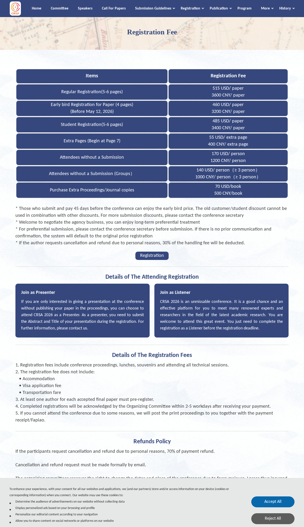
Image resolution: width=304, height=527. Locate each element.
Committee (59, 8)
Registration (190, 8)
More (265, 8)
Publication (219, 8)
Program (245, 8)
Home (36, 8)
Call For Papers (114, 8)
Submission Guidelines (153, 8)
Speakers (85, 8)
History (285, 8)
